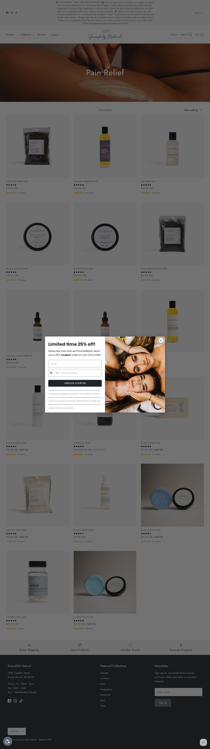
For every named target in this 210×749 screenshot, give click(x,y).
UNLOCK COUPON (75, 383)
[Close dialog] (161, 340)
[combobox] (53, 373)
